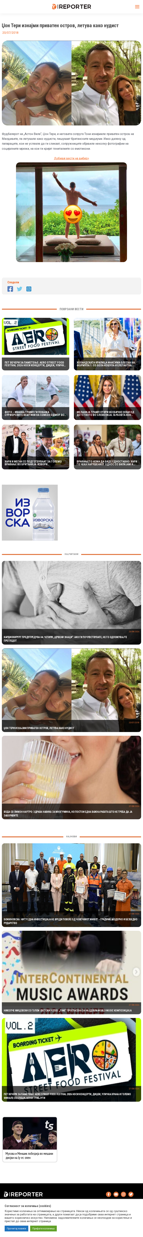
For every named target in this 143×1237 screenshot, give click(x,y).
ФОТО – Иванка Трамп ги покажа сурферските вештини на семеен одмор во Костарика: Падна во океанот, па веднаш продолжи (34, 413)
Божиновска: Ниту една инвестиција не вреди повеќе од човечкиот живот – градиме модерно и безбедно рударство (70, 921)
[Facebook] (10, 289)
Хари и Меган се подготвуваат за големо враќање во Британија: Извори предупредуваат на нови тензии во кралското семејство (33, 463)
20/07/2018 (134, 723)
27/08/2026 (134, 806)
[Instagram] (29, 289)
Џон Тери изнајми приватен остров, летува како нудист (39, 728)
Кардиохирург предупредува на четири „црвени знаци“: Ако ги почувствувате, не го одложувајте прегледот (65, 639)
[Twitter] (19, 289)
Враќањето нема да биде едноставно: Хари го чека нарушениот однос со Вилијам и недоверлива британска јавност (107, 463)
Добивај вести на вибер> (71, 158)
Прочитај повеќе (16, 1228)
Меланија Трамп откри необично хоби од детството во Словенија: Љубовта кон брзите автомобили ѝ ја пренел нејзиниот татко (106, 413)
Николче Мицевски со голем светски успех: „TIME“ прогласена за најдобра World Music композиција (68, 1010)
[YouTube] (116, 1194)
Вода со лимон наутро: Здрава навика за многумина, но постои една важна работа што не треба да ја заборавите (68, 813)
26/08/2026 (134, 632)
